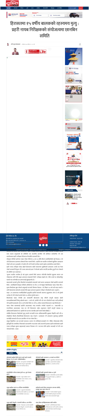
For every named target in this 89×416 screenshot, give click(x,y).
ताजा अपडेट (70, 190)
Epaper (81, 8)
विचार (22, 8)
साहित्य (38, 8)
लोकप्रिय (11, 353)
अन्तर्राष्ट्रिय (59, 8)
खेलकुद (52, 8)
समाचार (15, 8)
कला (32, 8)
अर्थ (27, 8)
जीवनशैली (45, 8)
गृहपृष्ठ (8, 8)
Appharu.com (74, 250)
